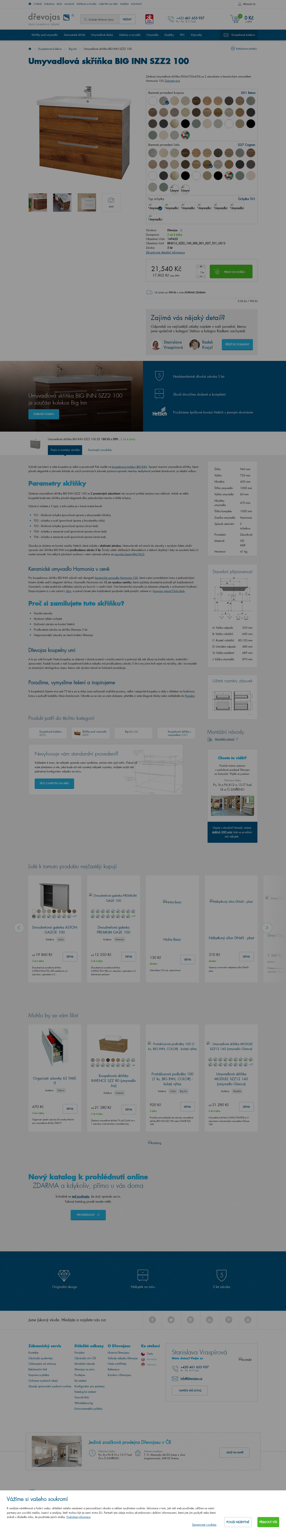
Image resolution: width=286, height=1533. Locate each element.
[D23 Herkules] (174, 112)
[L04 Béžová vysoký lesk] (174, 175)
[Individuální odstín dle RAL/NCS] (185, 135)
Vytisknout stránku (246, 48)
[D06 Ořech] (196, 101)
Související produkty (100, 448)
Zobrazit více (172, 81)
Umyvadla (152, 35)
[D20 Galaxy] (250, 101)
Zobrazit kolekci (43, 412)
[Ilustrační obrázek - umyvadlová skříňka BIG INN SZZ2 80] (86, 202)
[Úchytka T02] (172, 205)
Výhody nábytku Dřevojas (123, 1356)
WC (182, 35)
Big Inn (73, 49)
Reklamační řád (37, 1367)
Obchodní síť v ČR (85, 1356)
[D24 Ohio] (185, 112)
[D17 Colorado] (239, 101)
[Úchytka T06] (221, 205)
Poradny (190, 694)
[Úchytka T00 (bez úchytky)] (155, 216)
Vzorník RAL (82, 1395)
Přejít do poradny (237, 342)
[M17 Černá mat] (250, 123)
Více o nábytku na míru (54, 781)
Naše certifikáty (117, 1362)
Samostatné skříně (74, 35)
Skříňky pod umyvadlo (45, 35)
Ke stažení (81, 1378)
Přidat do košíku (234, 270)
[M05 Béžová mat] (239, 123)
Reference (113, 1367)
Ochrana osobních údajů (43, 1378)
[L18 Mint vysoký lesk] (196, 123)
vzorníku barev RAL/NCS (129, 552)
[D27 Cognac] (218, 112)
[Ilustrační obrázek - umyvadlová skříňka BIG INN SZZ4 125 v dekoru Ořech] (37, 202)
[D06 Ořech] (185, 153)
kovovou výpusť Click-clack (169, 589)
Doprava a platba (87, 4)
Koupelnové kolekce (243, 35)
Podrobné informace (78, 1517)
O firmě (38, 4)
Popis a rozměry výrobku (65, 448)
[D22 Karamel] (163, 112)
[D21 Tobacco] (152, 112)
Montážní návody (85, 1362)
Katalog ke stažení (85, 1390)
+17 (74, 914)
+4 (133, 1063)
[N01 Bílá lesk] (152, 101)
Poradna (49, 4)
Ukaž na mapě (234, 1450)
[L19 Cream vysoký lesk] (207, 123)
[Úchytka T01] (155, 205)
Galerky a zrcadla (129, 35)
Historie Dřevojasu (118, 1350)
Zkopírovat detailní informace (165, 251)
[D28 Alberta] (229, 112)
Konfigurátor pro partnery (90, 1384)
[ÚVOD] (29, 4)
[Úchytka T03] (188, 205)
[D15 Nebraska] (218, 101)
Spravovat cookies (204, 1524)
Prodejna (80, 1373)
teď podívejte (80, 1195)
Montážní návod (225, 737)
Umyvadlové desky (102, 35)
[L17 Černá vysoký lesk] (185, 123)
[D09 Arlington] (207, 101)
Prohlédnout (86, 1212)
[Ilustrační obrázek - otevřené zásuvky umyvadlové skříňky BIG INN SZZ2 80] (62, 202)
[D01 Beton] (163, 101)
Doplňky (169, 35)
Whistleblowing (84, 1401)
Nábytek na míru (108, 4)
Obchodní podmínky (40, 1356)
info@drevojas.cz (191, 1376)
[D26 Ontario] (207, 112)
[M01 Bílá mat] (229, 123)
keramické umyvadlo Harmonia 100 (116, 576)
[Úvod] (29, 49)
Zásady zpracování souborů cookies (49, 1384)
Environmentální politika (88, 1407)
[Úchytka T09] (237, 205)
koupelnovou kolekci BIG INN (129, 465)
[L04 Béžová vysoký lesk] (174, 123)
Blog (59, 4)
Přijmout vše (268, 1522)
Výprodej (196, 35)
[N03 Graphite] (250, 112)
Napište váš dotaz (190, 1388)
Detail (70, 954)
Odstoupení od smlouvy (42, 1362)
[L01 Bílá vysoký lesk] (152, 175)
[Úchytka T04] (204, 205)
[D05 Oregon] (185, 101)
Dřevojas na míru (85, 1367)
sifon (68, 589)
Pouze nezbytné (237, 1522)
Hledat (127, 19)
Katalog (69, 4)
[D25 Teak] (196, 112)
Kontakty (136, 4)
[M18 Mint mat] (152, 135)
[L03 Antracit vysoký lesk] (163, 123)
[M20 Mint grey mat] (174, 135)
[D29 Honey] (239, 112)
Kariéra (124, 4)
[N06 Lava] (152, 123)
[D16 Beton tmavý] (229, 101)
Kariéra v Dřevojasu (119, 1373)
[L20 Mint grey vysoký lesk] (218, 123)
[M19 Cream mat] (163, 135)
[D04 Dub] (174, 101)
